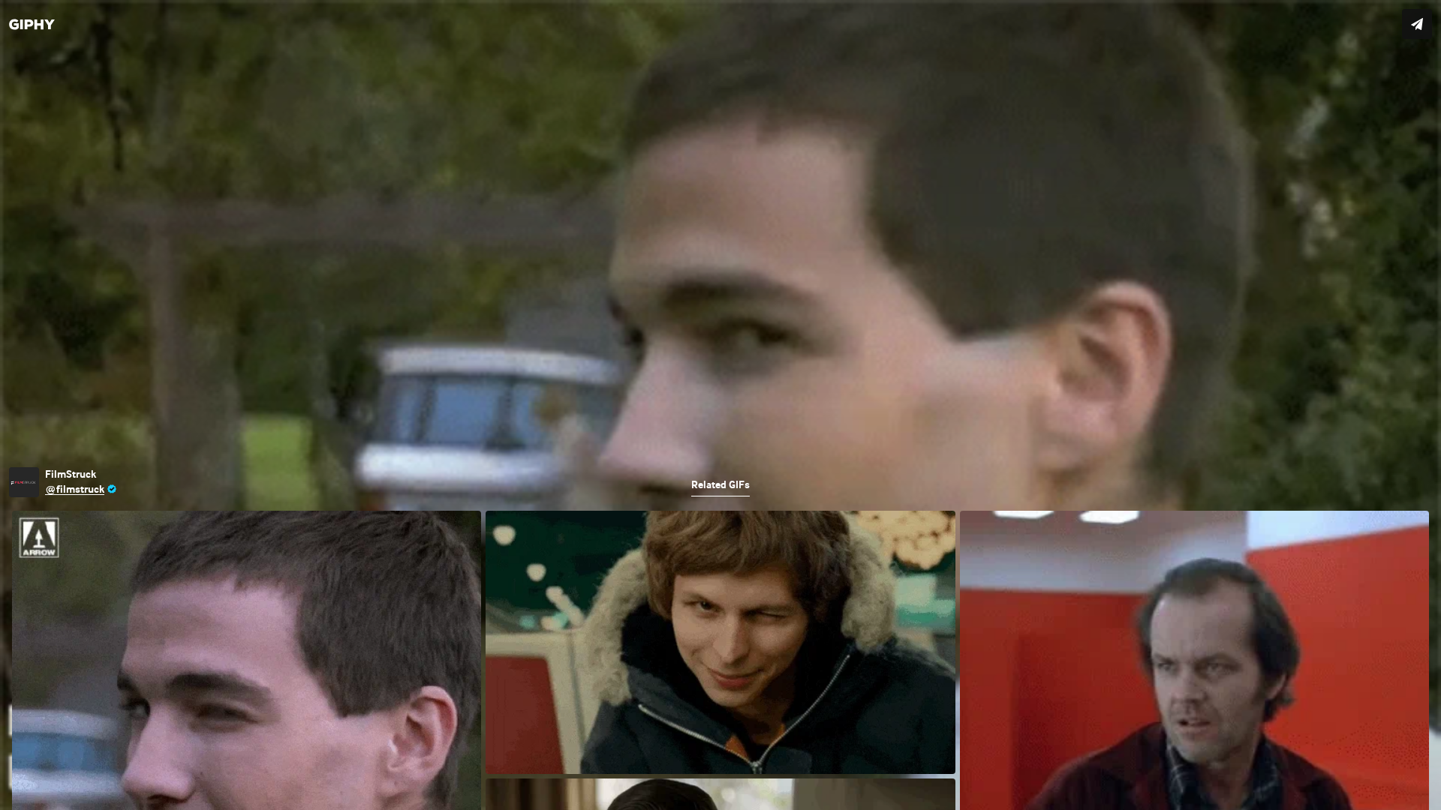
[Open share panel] (1417, 24)
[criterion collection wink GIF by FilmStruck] (720, 405)
